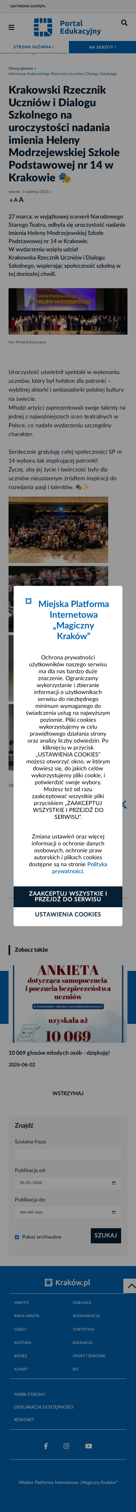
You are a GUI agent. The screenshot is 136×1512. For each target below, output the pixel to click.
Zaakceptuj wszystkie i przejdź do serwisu (68, 896)
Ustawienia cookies (68, 915)
